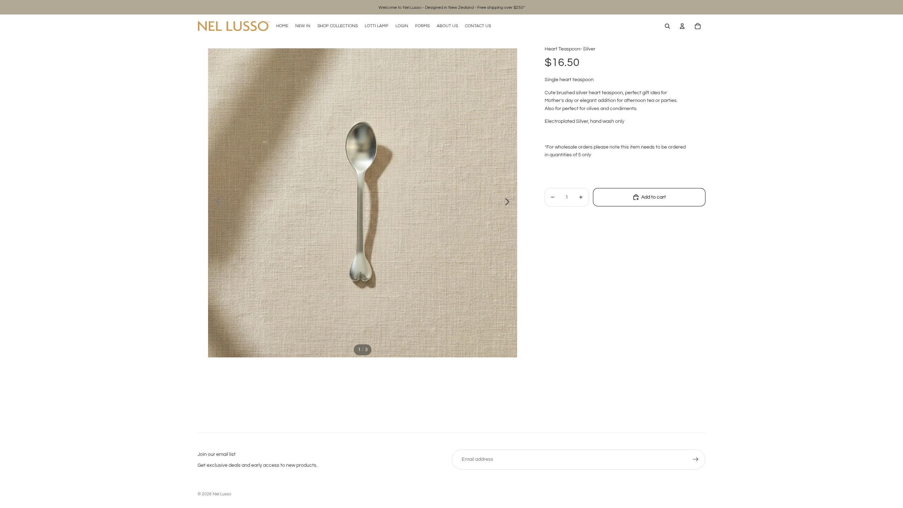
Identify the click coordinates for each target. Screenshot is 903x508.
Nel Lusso (222, 494)
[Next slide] (509, 203)
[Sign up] (695, 459)
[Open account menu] (682, 26)
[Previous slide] (216, 203)
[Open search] (667, 26)
